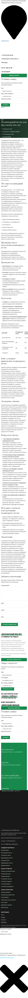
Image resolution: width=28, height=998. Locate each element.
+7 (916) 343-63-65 (7, 55)
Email (3, 610)
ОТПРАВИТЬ (6, 104)
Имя (2, 88)
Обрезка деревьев (5, 892)
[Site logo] (12, 48)
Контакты (3, 919)
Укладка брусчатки (6, 873)
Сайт (2, 617)
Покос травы (4, 902)
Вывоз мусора (4, 907)
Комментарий (5, 585)
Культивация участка (6, 852)
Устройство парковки (6, 881)
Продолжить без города (6, 957)
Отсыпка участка (5, 860)
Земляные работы (5, 865)
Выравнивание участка (7, 858)
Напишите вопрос (6, 99)
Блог (2, 120)
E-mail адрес (4, 677)
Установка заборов (6, 884)
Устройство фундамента (7, 886)
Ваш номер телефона (7, 93)
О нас (2, 914)
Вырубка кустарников (6, 905)
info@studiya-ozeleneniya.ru (11, 844)
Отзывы (3, 917)
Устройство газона (5, 855)
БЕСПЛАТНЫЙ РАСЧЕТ (14, 659)
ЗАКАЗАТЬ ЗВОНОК (14, 75)
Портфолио (4, 922)
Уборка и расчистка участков (8, 900)
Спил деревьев (5, 897)
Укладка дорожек (5, 876)
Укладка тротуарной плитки (8, 871)
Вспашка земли (5, 850)
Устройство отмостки (6, 878)
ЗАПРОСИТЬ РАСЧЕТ (8, 688)
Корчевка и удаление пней (7, 894)
